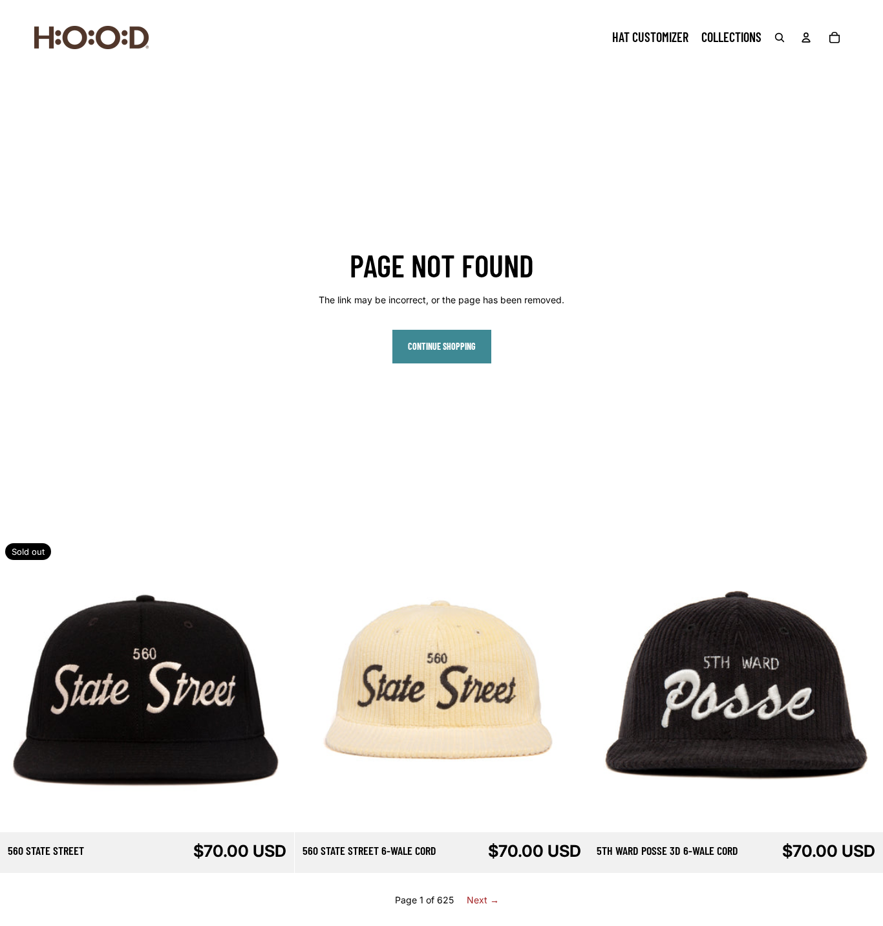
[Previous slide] (19, 685)
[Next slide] (274, 685)
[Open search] (779, 37)
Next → (483, 899)
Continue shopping (442, 346)
